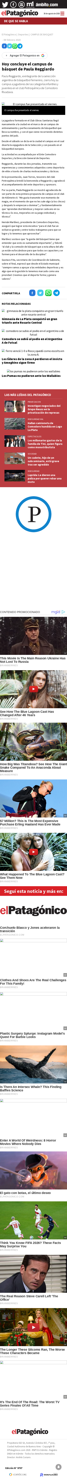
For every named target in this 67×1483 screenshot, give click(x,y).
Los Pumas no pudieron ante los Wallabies (31, 376)
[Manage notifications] (58, 1467)
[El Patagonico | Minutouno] (30, 5)
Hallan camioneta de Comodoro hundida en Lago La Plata (45, 426)
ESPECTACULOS (34, 436)
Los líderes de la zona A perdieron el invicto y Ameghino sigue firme (32, 361)
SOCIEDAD (32, 454)
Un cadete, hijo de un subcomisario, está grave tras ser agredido (43, 461)
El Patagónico (9, 34)
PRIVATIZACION (34, 402)
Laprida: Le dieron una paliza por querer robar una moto (44, 478)
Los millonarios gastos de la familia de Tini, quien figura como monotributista (45, 444)
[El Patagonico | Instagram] (21, 5)
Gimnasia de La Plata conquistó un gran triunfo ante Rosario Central (29, 321)
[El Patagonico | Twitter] (5, 5)
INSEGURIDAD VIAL (35, 419)
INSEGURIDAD (33, 471)
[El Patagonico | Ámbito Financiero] (47, 5)
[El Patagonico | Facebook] (13, 5)
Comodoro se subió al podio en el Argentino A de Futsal (32, 341)
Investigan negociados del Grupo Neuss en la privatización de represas (44, 409)
